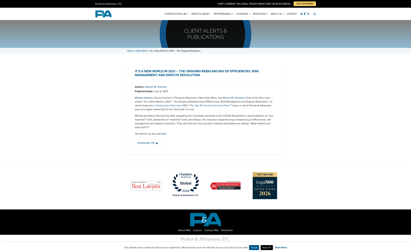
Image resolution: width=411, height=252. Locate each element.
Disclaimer (227, 230)
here (163, 134)
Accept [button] (254, 247)
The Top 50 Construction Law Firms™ (210, 105)
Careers (197, 230)
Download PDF (146, 143)
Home (130, 51)
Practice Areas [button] (200, 14)
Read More (281, 247)
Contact (292, 14)
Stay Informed (304, 3)
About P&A (184, 230)
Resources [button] (259, 14)
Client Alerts (142, 51)
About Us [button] (276, 14)
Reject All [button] (266, 247)
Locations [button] (242, 14)
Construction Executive (168, 105)
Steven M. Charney (156, 87)
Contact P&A (211, 230)
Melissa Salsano (144, 98)
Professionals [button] (222, 14)
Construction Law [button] (176, 14)
